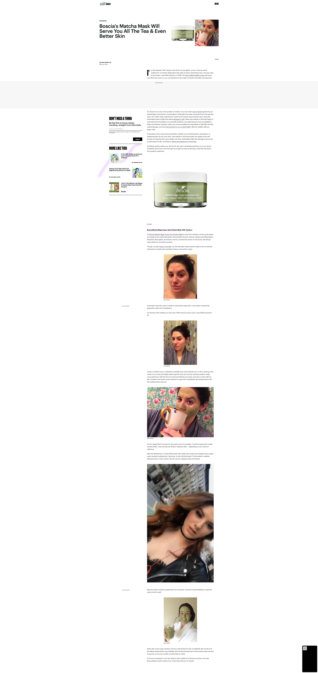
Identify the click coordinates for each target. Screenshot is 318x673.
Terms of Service (135, 131)
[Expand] (304, 647)
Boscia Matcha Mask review (195, 75)
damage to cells (179, 119)
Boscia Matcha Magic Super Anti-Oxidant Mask (164, 230)
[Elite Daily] (105, 3)
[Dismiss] (315, 647)
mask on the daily (165, 246)
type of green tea (199, 112)
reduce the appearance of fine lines (184, 141)
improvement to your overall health (178, 127)
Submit (137, 139)
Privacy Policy (112, 132)
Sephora (217, 59)
